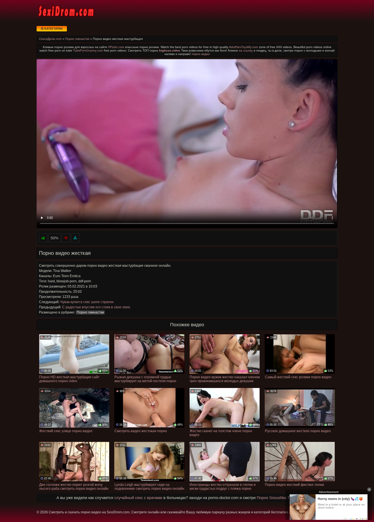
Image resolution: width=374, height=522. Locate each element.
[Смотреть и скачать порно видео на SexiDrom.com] (66, 11)
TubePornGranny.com (88, 50)
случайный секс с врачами (138, 498)
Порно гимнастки (90, 312)
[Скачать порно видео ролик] (75, 238)
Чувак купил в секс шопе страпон (87, 302)
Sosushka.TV (280, 498)
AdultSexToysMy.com (243, 47)
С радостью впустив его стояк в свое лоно (96, 307)
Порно (262, 498)
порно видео (201, 54)
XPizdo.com (116, 47)
